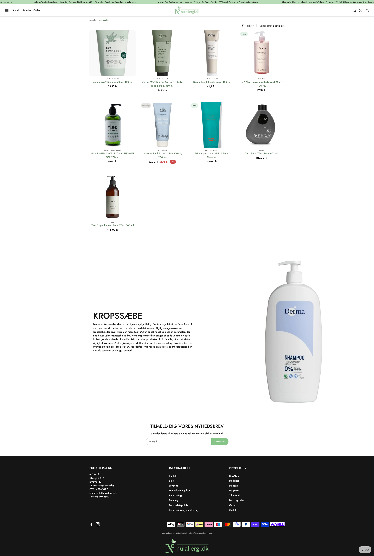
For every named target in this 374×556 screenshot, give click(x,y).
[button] (7, 10)
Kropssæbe (104, 20)
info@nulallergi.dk (106, 493)
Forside (92, 20)
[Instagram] (98, 524)
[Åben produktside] (112, 53)
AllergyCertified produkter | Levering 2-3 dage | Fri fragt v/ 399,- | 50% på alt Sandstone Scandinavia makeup (70, 2)
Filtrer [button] (250, 25)
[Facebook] (91, 524)
